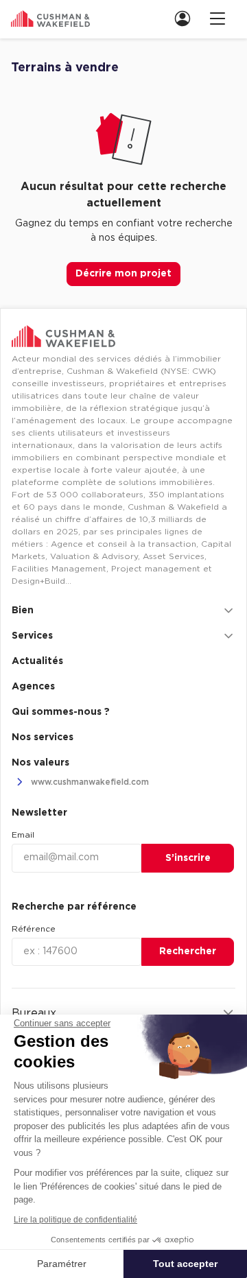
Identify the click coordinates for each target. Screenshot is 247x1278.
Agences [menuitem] (33, 686)
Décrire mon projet (123, 274)
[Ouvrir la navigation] (217, 18)
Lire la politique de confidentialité (75, 1219)
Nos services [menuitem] (42, 737)
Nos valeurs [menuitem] (40, 763)
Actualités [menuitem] (37, 661)
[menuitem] (186, 18)
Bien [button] (23, 610)
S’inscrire (188, 858)
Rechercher (187, 951)
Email (23, 835)
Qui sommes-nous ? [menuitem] (61, 712)
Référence (34, 929)
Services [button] (32, 636)
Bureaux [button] (34, 1013)
